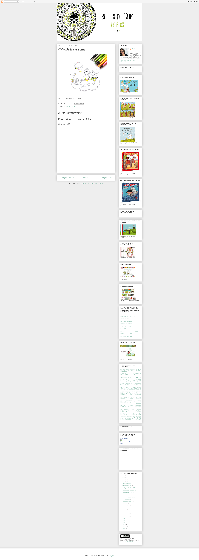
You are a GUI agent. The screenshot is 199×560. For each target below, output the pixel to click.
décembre (127, 483)
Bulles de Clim (123, 438)
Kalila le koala (128, 388)
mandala (137, 401)
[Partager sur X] (79, 104)
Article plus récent (66, 177)
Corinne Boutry (126, 321)
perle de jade (135, 408)
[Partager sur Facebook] (81, 104)
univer (129, 418)
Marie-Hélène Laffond (129, 331)
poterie (130, 410)
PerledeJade (124, 409)
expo (122, 382)
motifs (138, 403)
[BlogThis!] (77, 104)
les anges (132, 396)
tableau (124, 414)
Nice (128, 405)
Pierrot (122, 410)
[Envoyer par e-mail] (75, 104)
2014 (123, 518)
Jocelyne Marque (127, 326)
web (121, 421)
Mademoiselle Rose (130, 400)
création (123, 377)
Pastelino (138, 406)
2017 (123, 477)
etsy (139, 380)
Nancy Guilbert (126, 333)
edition (123, 380)
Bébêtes (123, 371)
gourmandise (124, 384)
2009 (124, 528)
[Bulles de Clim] (121, 440)
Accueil (86, 177)
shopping (124, 411)
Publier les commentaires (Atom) (91, 183)
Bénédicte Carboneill (128, 316)
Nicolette (133, 405)
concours (136, 374)
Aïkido (122, 369)
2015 (123, 482)
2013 (123, 520)
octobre (126, 499)
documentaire (125, 379)
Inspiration (136, 386)
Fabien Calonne (126, 323)
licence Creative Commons (126, 542)
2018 (123, 476)
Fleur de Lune (133, 382)
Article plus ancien (106, 177)
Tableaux (67, 107)
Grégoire (137, 384)
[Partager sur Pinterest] (83, 104)
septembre (127, 501)
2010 (123, 526)
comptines (124, 374)
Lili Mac (123, 328)
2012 (123, 522)
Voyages (137, 419)
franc (122, 383)
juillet (126, 505)
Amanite (137, 369)
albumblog (129, 369)
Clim (133, 48)
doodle (138, 379)
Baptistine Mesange (127, 313)
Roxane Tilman (126, 336)
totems (129, 416)
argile (122, 370)
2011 (123, 524)
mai (124, 508)
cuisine (130, 377)
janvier (126, 516)
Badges (130, 370)
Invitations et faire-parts (130, 387)
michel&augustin (125, 402)
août (125, 503)
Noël (139, 405)
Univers (73, 107)
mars (125, 512)
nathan (123, 405)
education (131, 380)
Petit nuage (136, 409)
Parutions (124, 406)
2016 (123, 480)
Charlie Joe (124, 318)
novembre (127, 485)
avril (125, 509)
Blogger (111, 556)
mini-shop (137, 402)
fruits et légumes (133, 383)
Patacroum (124, 408)
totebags (123, 416)
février (126, 514)
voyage (128, 419)
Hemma (123, 386)
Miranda (123, 403)
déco (138, 377)
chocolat (123, 373)
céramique (137, 371)
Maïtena (123, 401)
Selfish (138, 410)
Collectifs (137, 373)
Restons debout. (129, 490)
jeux (121, 388)
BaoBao (138, 370)
